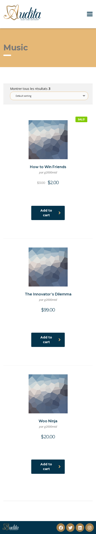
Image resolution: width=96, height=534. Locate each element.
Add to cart (46, 212)
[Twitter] (70, 527)
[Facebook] (60, 527)
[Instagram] (89, 527)
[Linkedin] (80, 527)
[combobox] (49, 96)
